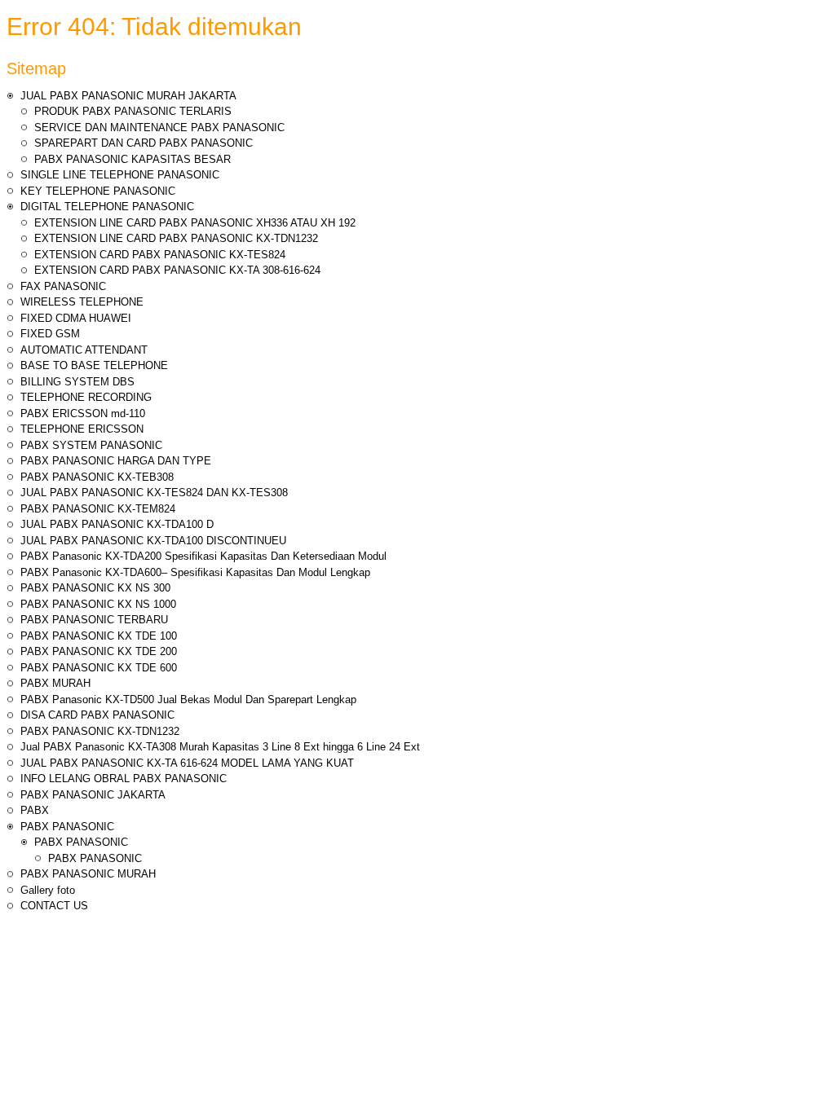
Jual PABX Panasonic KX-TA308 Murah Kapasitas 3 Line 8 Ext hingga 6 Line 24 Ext (220, 747)
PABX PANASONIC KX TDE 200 (98, 651)
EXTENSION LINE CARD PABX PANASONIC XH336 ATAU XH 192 (195, 223)
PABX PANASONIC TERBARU (94, 620)
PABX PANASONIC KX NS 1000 (98, 604)
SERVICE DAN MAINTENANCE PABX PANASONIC (159, 127)
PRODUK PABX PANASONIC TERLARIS (133, 111)
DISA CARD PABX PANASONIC (97, 715)
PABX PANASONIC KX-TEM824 (97, 509)
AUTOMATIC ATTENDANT (84, 350)
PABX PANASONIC (67, 826)
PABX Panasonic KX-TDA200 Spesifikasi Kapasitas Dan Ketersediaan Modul (203, 556)
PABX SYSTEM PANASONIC (91, 445)
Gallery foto (47, 890)
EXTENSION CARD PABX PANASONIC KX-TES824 (159, 255)
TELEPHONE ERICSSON (82, 429)
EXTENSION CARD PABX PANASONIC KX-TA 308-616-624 (177, 270)
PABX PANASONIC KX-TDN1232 (99, 731)
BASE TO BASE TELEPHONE (94, 365)
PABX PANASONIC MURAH (88, 874)
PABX (34, 810)
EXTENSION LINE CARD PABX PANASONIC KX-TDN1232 (176, 238)
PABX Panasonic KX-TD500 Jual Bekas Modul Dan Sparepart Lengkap (188, 699)
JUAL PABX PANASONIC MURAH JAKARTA (128, 96)
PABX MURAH (55, 683)
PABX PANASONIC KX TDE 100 (98, 636)
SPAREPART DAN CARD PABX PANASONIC (143, 143)
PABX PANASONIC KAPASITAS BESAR (132, 159)
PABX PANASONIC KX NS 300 (95, 588)
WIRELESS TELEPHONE (82, 302)
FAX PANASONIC (63, 286)
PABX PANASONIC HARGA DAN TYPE (115, 461)
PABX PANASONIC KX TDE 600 (98, 668)
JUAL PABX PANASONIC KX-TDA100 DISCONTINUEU (153, 541)
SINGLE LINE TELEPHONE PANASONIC (119, 175)
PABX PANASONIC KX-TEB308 (97, 477)
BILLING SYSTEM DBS (77, 382)
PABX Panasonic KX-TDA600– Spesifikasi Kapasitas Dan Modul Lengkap (195, 572)
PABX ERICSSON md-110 (82, 413)
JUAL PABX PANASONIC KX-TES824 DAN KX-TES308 (154, 492)
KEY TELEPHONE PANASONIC (97, 191)
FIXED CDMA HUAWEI (75, 318)
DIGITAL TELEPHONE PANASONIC (107, 206)
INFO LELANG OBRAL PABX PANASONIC (123, 778)
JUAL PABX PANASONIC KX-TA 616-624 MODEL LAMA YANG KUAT (187, 763)
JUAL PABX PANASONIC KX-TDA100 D (117, 524)
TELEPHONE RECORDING (86, 397)
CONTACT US (54, 906)
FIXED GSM (50, 334)
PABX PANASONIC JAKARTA (93, 795)
